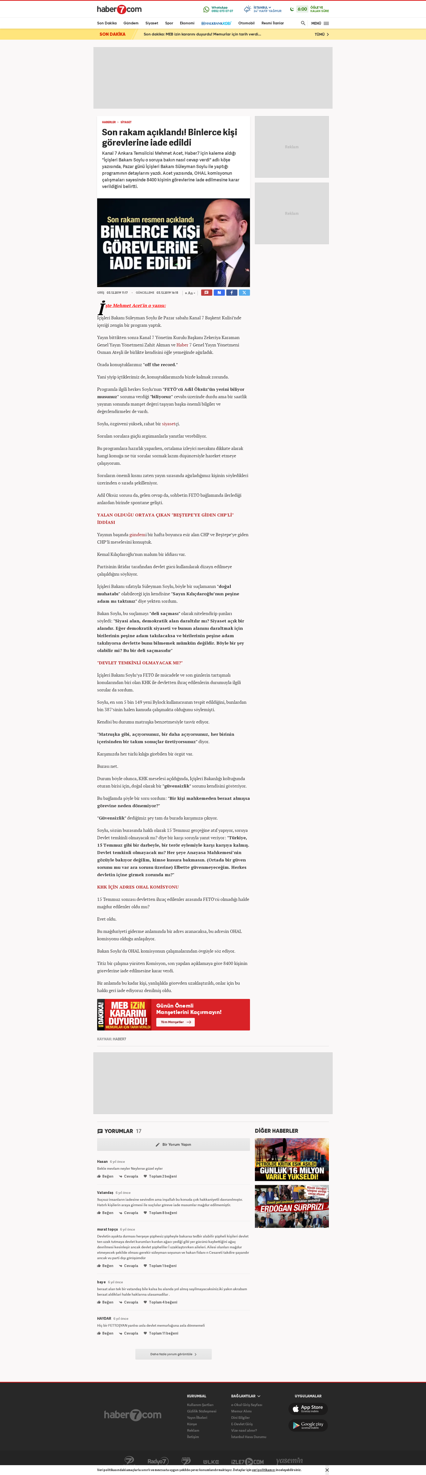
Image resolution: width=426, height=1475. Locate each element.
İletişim (193, 1436)
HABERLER (109, 122)
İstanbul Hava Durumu (248, 1436)
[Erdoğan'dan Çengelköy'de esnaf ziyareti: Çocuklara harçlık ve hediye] (292, 1206)
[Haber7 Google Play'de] (308, 1425)
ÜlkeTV (211, 1461)
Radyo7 (158, 1461)
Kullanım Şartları (200, 1404)
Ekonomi (187, 23)
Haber (182, 345)
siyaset (169, 424)
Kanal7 (129, 1461)
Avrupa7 (186, 1461)
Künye (192, 1424)
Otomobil (246, 23)
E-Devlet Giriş (242, 1424)
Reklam (193, 1430)
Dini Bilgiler (240, 1417)
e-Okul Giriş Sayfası (246, 1404)
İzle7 (247, 1461)
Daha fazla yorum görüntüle (171, 1354)
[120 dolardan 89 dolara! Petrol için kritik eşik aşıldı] (292, 1159)
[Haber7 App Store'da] (308, 1409)
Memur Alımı (241, 1411)
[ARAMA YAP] (302, 23)
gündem (137, 534)
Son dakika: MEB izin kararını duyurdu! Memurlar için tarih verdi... (202, 34)
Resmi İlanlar (273, 23)
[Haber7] (119, 9)
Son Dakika (107, 23)
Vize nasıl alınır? (244, 1430)
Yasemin (289, 1461)
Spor (169, 23)
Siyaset (151, 23)
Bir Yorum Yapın (176, 1145)
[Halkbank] (216, 23)
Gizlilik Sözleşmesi (201, 1411)
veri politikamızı (263, 1470)
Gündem (131, 23)
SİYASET (126, 122)
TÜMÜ (320, 34)
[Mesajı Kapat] (327, 1470)
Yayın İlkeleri (197, 1417)
